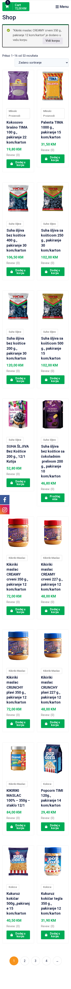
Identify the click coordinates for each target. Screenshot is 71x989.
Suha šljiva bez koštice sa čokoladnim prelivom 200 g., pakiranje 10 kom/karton (52, 461)
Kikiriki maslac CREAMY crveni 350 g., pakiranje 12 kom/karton (17, 576)
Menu (64, 7)
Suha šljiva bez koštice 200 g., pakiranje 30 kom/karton (17, 348)
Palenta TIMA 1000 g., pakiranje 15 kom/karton (52, 129)
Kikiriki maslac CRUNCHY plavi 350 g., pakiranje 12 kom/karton (16, 689)
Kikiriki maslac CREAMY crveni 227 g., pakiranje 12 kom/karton (52, 576)
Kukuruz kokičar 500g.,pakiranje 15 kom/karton (18, 903)
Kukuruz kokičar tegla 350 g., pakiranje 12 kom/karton (52, 903)
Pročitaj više (55, 498)
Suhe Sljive (15, 223)
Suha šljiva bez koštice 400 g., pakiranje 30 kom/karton (17, 240)
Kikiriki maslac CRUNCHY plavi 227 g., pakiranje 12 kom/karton (51, 689)
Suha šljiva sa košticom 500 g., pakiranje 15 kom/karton (52, 348)
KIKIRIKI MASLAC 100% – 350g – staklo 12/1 (18, 798)
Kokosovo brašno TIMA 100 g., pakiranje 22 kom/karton (17, 132)
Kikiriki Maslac (17, 557)
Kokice (47, 783)
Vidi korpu (53, 40)
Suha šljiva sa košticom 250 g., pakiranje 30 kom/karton (52, 240)
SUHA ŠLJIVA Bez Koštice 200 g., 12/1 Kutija (18, 453)
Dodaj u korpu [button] (20, 164)
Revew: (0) (13, 155)
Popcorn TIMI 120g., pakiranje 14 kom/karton (52, 798)
